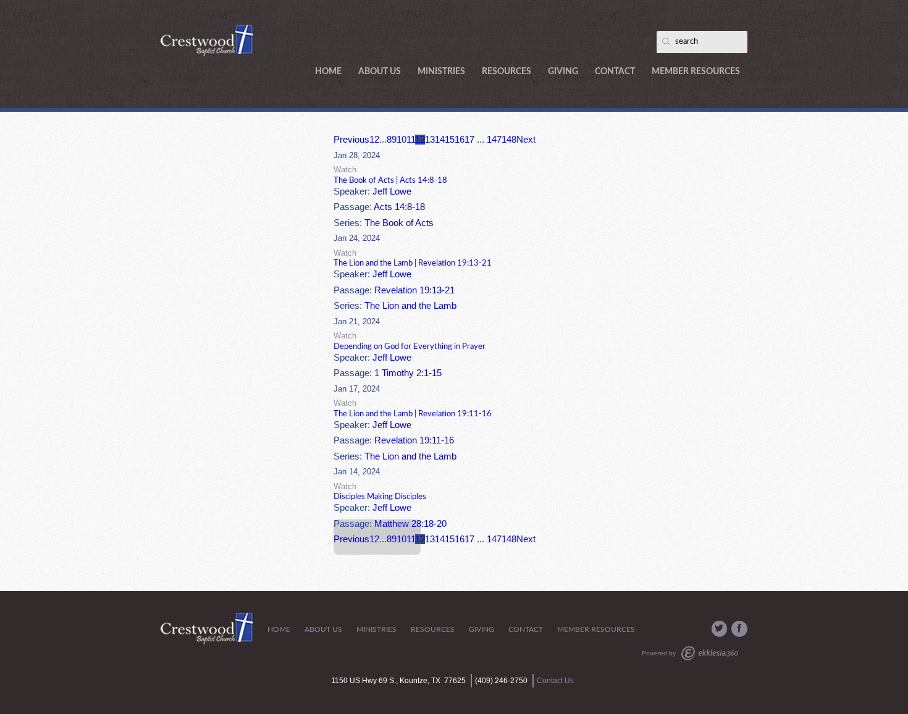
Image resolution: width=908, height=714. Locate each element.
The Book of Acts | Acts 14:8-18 (390, 180)
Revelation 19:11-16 (414, 440)
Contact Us (555, 680)
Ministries (441, 71)
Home (328, 71)
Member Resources (696, 71)
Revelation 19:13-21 (414, 290)
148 (509, 140)
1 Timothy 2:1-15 (408, 373)
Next (526, 140)
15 (450, 140)
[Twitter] (720, 629)
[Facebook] (739, 629)
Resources (506, 71)
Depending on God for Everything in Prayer (410, 346)
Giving (563, 71)
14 (440, 140)
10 (401, 140)
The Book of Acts (399, 223)
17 (469, 140)
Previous (351, 140)
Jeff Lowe (391, 191)
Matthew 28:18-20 (410, 524)
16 (460, 140)
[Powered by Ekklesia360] (709, 653)
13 (430, 140)
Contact (615, 71)
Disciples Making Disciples (380, 496)
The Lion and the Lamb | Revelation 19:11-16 (413, 414)
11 (410, 140)
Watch (345, 169)
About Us (379, 71)
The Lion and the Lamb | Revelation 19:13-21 (413, 263)
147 (494, 140)
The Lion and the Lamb (410, 306)
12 (420, 140)
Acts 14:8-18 (399, 207)
